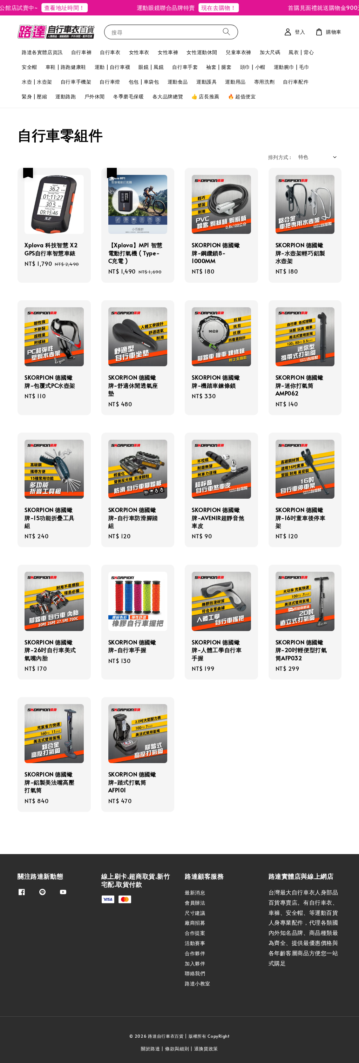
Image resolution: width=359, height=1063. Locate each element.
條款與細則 (177, 1048)
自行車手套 (185, 67)
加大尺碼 (270, 52)
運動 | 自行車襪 (112, 67)
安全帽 (29, 67)
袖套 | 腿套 (218, 67)
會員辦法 (195, 902)
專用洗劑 (264, 81)
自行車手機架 (76, 81)
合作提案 (195, 933)
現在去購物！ (207, 7)
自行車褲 (81, 52)
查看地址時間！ (53, 7)
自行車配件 (296, 81)
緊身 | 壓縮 (34, 96)
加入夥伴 (195, 963)
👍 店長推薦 (205, 96)
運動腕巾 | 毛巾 (291, 67)
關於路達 (150, 1048)
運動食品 (178, 81)
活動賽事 (195, 943)
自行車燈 (110, 81)
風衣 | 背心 (301, 52)
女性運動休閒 (202, 52)
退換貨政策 (206, 1048)
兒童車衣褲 (238, 52)
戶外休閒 (94, 96)
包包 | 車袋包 (144, 81)
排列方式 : (279, 157)
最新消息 (195, 893)
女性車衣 (139, 52)
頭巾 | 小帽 (252, 67)
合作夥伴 (195, 953)
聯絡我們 (195, 973)
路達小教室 (197, 983)
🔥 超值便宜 (242, 96)
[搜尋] (226, 32)
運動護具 (206, 81)
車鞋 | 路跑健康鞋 (66, 67)
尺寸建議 (195, 913)
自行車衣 (110, 52)
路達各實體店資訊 (42, 52)
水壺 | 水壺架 (37, 81)
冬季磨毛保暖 (128, 96)
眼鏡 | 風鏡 (151, 67)
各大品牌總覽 (168, 96)
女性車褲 (168, 52)
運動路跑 (65, 96)
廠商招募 (195, 922)
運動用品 (235, 81)
